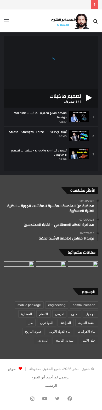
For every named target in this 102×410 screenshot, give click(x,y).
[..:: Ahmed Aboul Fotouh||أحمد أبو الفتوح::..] (69, 21)
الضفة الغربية (86, 323)
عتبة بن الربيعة (64, 340)
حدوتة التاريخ (33, 331)
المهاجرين (46, 323)
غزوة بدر (42, 340)
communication (84, 305)
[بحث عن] (95, 23)
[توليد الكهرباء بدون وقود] (83, 269)
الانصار (43, 314)
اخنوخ (74, 314)
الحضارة (26, 314)
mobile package (29, 305)
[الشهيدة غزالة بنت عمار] (51, 269)
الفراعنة (65, 323)
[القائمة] (6, 23)
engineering (56, 305)
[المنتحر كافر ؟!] (19, 269)
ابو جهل (90, 314)
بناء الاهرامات (86, 331)
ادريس (59, 314)
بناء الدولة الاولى (59, 331)
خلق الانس (88, 340)
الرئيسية (51, 385)
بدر (31, 323)
